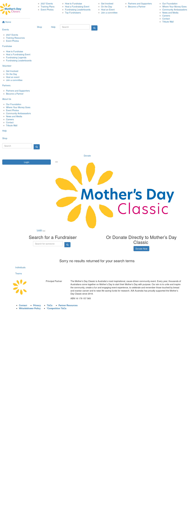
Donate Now (141, 248)
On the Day (11, 74)
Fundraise (7, 46)
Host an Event (108, 9)
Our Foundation (13, 104)
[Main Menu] (56, 161)
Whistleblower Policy (30, 308)
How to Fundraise (14, 51)
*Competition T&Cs (56, 308)
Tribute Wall (11, 125)
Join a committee (14, 80)
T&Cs (49, 305)
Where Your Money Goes (18, 107)
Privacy (37, 305)
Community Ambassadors (18, 113)
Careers (10, 119)
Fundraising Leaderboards (19, 60)
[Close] (44, 230)
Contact (9, 122)
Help (4, 130)
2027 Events (12, 34)
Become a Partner (14, 93)
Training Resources (15, 37)
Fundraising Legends (16, 57)
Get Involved (12, 70)
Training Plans (47, 6)
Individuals (20, 267)
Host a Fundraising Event (18, 54)
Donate (87, 155)
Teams (18, 273)
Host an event (12, 77)
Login (26, 162)
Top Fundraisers (73, 12)
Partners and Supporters (18, 90)
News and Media (14, 116)
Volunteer (6, 65)
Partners (6, 85)
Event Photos (12, 40)
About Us (6, 98)
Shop (4, 138)
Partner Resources (68, 305)
